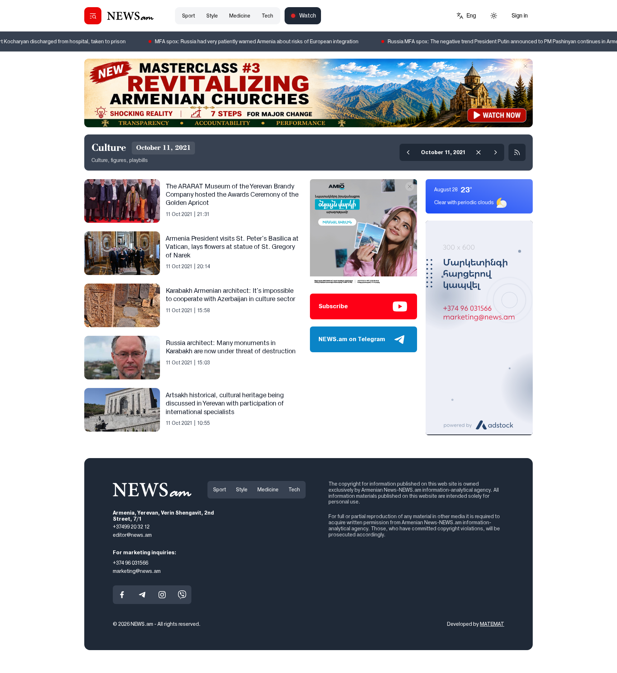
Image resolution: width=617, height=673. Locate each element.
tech (267, 16)
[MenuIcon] (92, 15)
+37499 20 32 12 (131, 527)
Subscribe (333, 306)
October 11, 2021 (443, 152)
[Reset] (478, 152)
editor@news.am (132, 535)
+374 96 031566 (130, 562)
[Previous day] (408, 152)
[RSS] (517, 152)
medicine (239, 16)
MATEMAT (492, 624)
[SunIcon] (493, 15)
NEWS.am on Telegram (351, 339)
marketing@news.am (137, 571)
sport (188, 16)
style (212, 16)
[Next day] (495, 152)
